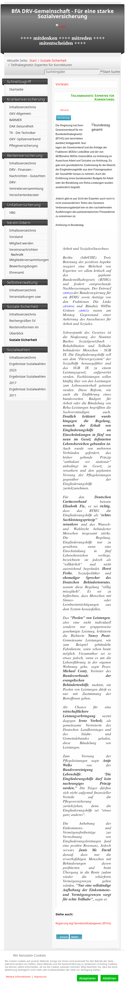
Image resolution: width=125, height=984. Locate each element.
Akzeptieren (87, 978)
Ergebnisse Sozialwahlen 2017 (27, 379)
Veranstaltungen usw (25, 296)
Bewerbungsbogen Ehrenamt (23, 269)
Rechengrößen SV (22, 320)
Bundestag (63, 117)
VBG (12, 212)
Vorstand (16, 237)
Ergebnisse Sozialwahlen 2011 (27, 392)
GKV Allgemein (20, 113)
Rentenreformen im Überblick (24, 330)
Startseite (16, 89)
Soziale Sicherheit (23, 340)
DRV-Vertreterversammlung (26, 185)
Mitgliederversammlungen (29, 260)
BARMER (15, 120)
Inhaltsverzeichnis (22, 107)
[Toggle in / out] (106, 1)
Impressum (40, 976)
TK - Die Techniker (22, 132)
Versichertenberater (24, 195)
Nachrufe (17, 254)
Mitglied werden (21, 243)
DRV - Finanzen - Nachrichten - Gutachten (27, 172)
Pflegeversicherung (23, 145)
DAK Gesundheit (21, 126)
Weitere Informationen (18, 976)
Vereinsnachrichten (23, 249)
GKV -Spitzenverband (25, 139)
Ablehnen (109, 978)
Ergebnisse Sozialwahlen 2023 (27, 367)
